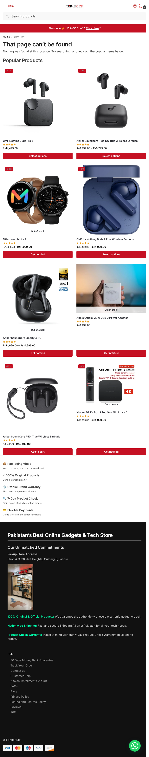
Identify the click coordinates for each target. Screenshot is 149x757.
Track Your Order (21, 665)
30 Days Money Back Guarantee (31, 660)
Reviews (16, 707)
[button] (141, 6)
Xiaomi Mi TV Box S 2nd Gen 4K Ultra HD (101, 412)
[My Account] (135, 6)
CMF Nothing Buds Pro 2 (18, 140)
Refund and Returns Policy (28, 702)
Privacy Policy (19, 696)
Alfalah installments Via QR (28, 681)
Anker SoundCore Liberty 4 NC (22, 337)
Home (6, 36)
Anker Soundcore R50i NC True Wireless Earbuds (107, 140)
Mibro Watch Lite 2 (14, 239)
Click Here (92, 28)
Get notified (38, 254)
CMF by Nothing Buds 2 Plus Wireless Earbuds (105, 239)
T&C (13, 712)
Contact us (17, 670)
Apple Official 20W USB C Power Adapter (102, 317)
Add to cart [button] (38, 451)
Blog (13, 691)
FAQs (14, 686)
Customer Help (20, 676)
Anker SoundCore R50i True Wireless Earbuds (31, 436)
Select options (38, 155)
